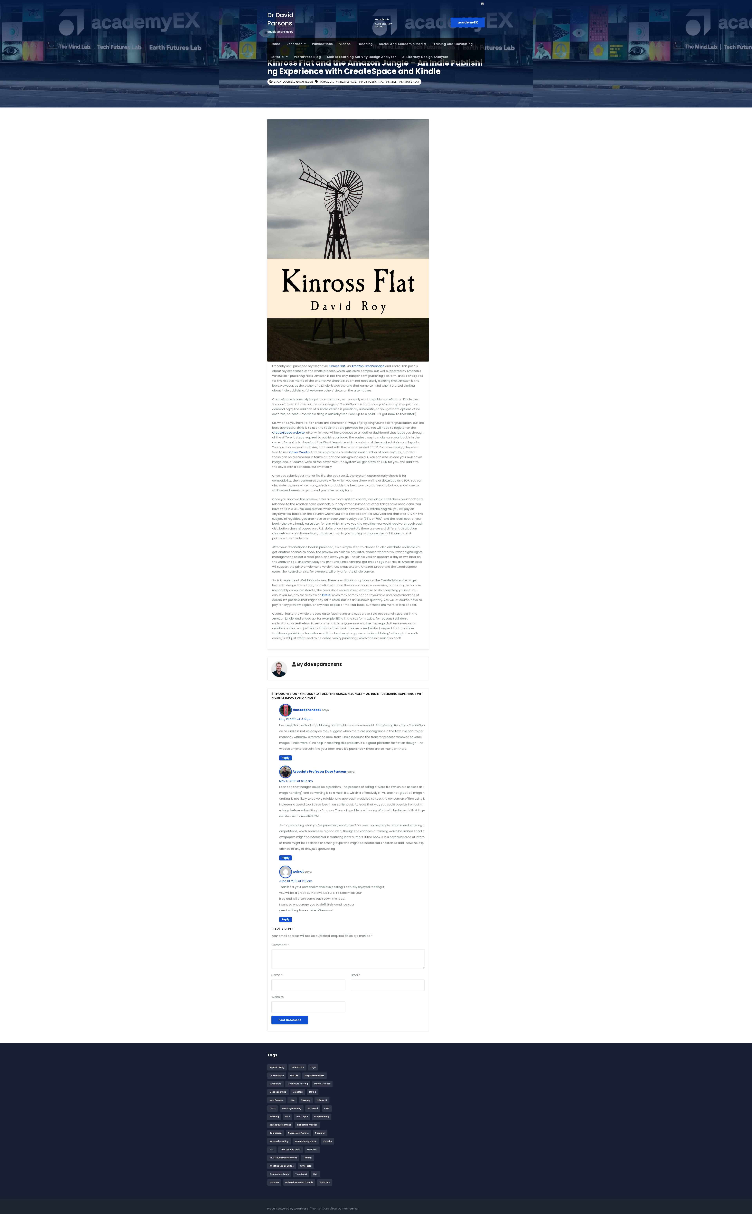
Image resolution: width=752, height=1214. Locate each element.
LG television (277, 1075)
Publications (322, 44)
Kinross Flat (337, 366)
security (327, 1141)
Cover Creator (299, 452)
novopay (305, 1100)
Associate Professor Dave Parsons (320, 771)
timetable (305, 1165)
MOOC (312, 1091)
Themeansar (350, 1208)
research (320, 1133)
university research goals (299, 1182)
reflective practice (307, 1124)
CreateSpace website (288, 432)
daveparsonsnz (323, 664)
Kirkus (326, 595)
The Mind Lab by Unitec (282, 1165)
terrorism (312, 1149)
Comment (280, 945)
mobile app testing (298, 1083)
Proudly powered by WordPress (287, 1208)
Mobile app (275, 1083)
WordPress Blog (307, 57)
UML (315, 1174)
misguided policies (314, 1075)
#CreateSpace (346, 81)
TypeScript (301, 1174)
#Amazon (326, 81)
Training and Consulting (452, 44)
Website (277, 997)
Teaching (365, 44)
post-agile (302, 1116)
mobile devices (322, 1083)
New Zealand (276, 1100)
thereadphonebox (307, 710)
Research (295, 44)
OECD (273, 1108)
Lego (313, 1067)
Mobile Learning (278, 1091)
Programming (321, 1116)
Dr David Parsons (280, 19)
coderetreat (297, 1067)
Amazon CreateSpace (368, 366)
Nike (292, 1100)
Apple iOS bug (277, 1067)
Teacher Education (290, 1149)
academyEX (468, 22)
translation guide (279, 1174)
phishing (274, 1116)
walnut (298, 871)
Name (276, 975)
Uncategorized (285, 81)
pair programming (291, 1108)
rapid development (280, 1124)
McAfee (294, 1075)
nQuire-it (322, 1100)
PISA (287, 1116)
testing (307, 1157)
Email (356, 975)
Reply (285, 758)
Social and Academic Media (402, 44)
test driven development (283, 1157)
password (313, 1108)
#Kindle (391, 81)
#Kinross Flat (409, 81)
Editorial (277, 57)
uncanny (274, 1182)
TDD (272, 1149)
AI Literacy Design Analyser (425, 57)
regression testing (298, 1133)
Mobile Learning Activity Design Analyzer (361, 57)
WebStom (324, 1182)
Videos (345, 44)
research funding (279, 1141)
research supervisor (306, 1141)
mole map (298, 1091)
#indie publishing (371, 81)
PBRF (326, 1108)
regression (276, 1133)
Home (275, 44)
